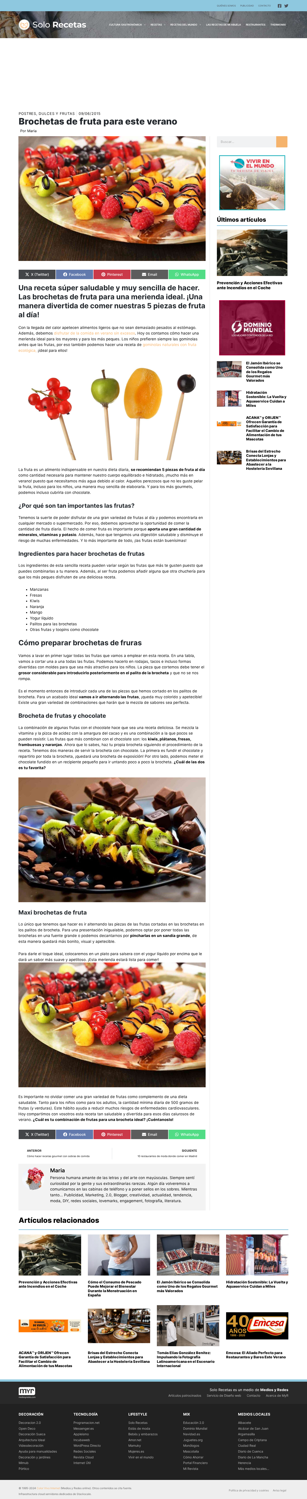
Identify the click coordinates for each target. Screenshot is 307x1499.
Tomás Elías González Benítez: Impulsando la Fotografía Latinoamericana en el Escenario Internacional (186, 1359)
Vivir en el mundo (141, 1457)
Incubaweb (81, 1440)
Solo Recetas (137, 1423)
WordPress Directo (87, 1445)
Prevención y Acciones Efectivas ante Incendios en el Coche (249, 285)
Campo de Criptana (252, 1440)
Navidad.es (191, 1434)
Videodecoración (31, 1445)
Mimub (24, 1463)
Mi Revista (190, 1469)
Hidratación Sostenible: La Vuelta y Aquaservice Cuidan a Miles (266, 399)
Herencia (244, 1463)
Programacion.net (86, 1423)
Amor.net (134, 1440)
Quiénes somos (226, 5)
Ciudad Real (247, 1445)
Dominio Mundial (195, 1428)
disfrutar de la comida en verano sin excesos (94, 333)
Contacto (264, 5)
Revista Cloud (83, 1457)
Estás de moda (139, 1428)
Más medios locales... (253, 1469)
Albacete (244, 1423)
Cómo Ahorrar (193, 1457)
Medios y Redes (274, 1389)
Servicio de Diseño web (224, 1395)
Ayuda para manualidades (38, 1451)
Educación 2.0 (193, 1423)
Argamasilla (246, 1434)
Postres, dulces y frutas (47, 113)
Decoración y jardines (34, 1457)
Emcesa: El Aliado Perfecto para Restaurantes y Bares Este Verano (256, 1354)
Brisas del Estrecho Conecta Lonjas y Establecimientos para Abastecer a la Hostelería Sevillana (266, 460)
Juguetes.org (193, 1440)
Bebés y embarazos (143, 1434)
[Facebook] (280, 6)
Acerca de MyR (277, 1395)
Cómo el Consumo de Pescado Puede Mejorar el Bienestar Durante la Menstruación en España (114, 1288)
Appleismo (81, 1434)
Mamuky (134, 1445)
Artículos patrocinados (184, 1395)
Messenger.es (83, 1428)
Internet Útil (82, 1463)
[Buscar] (281, 141)
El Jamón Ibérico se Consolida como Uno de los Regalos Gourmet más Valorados (264, 372)
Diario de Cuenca (250, 1451)
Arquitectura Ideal (32, 1440)
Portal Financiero (195, 1463)
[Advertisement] (153, 71)
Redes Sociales (84, 1451)
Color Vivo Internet (48, 1488)
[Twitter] (286, 6)
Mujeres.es (136, 1451)
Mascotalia (191, 1451)
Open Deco (27, 1428)
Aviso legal (279, 1490)
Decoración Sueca (32, 1434)
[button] (144, 24)
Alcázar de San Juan (253, 1428)
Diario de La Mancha (253, 1457)
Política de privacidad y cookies (249, 1490)
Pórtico (24, 1469)
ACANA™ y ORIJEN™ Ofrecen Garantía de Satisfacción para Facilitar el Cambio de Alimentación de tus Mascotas (265, 428)
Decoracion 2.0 (30, 1423)
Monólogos (191, 1445)
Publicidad (247, 5)
